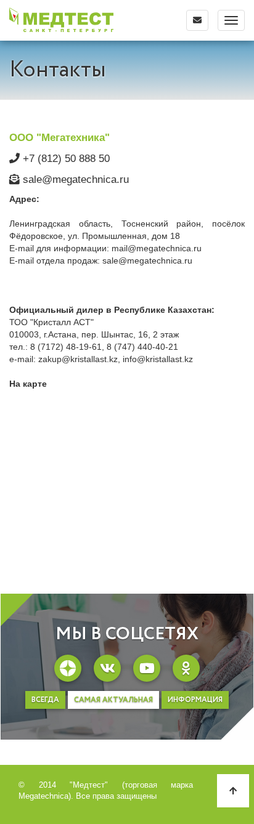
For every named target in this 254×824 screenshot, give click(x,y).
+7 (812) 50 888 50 (65, 158)
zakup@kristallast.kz (78, 359)
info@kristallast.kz (158, 359)
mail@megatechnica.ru (157, 248)
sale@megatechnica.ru (74, 179)
